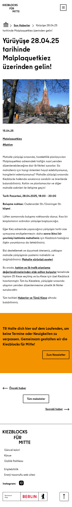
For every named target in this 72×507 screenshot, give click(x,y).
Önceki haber (17, 388)
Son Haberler (22, 25)
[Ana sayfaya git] (5, 25)
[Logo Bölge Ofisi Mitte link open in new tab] (25, 496)
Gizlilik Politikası (13, 461)
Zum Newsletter (55, 355)
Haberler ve (25, 298)
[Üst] (64, 496)
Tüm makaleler (36, 399)
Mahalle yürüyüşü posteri (37, 259)
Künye (7, 455)
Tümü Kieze (40, 298)
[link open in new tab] (21, 483)
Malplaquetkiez (12, 139)
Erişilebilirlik (11, 469)
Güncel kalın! (12, 450)
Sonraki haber (54, 409)
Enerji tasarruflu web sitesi (19, 475)
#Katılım (8, 144)
